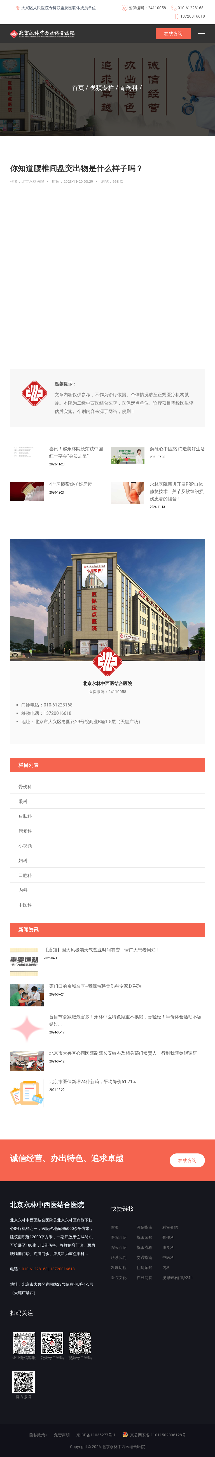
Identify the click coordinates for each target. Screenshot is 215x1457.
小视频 (25, 845)
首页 (115, 1227)
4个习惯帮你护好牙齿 (70, 484)
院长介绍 (119, 1247)
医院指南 (144, 1227)
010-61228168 (191, 8)
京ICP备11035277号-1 (96, 1435)
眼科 (22, 801)
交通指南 (144, 1257)
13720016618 (192, 16)
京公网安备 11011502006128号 (158, 1435)
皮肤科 (25, 816)
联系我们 (119, 1257)
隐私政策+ (38, 1435)
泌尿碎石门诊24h (177, 1277)
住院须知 (144, 1267)
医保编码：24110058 (147, 8)
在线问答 (144, 1277)
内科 (22, 890)
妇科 (22, 860)
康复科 (25, 831)
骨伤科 (25, 786)
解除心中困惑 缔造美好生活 (177, 448)
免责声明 (62, 1435)
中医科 (25, 905)
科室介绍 (170, 1227)
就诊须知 (144, 1237)
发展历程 (119, 1267)
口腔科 (25, 875)
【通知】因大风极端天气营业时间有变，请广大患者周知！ (102, 950)
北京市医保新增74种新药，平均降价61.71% (92, 1081)
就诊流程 (144, 1247)
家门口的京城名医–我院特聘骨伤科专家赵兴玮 (95, 986)
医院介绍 (119, 1237)
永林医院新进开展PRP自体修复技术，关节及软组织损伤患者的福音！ (177, 491)
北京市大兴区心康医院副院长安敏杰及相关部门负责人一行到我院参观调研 (123, 1053)
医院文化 (119, 1277)
